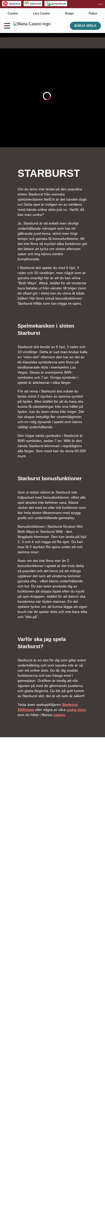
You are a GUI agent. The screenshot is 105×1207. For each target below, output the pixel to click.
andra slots (76, 710)
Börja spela (85, 26)
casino (59, 715)
